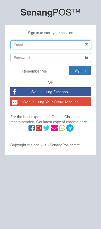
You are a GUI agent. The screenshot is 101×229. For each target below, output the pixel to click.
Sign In (80, 70)
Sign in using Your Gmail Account (50, 101)
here (83, 121)
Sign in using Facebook (50, 91)
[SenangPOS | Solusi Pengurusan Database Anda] (62, 129)
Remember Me (34, 71)
